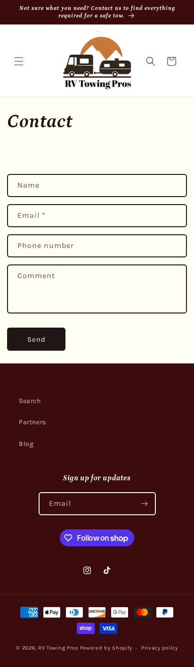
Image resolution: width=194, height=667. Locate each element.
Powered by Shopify (106, 648)
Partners (32, 422)
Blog (26, 444)
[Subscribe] (144, 503)
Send (36, 339)
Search (30, 401)
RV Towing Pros (58, 648)
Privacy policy (159, 648)
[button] (18, 61)
